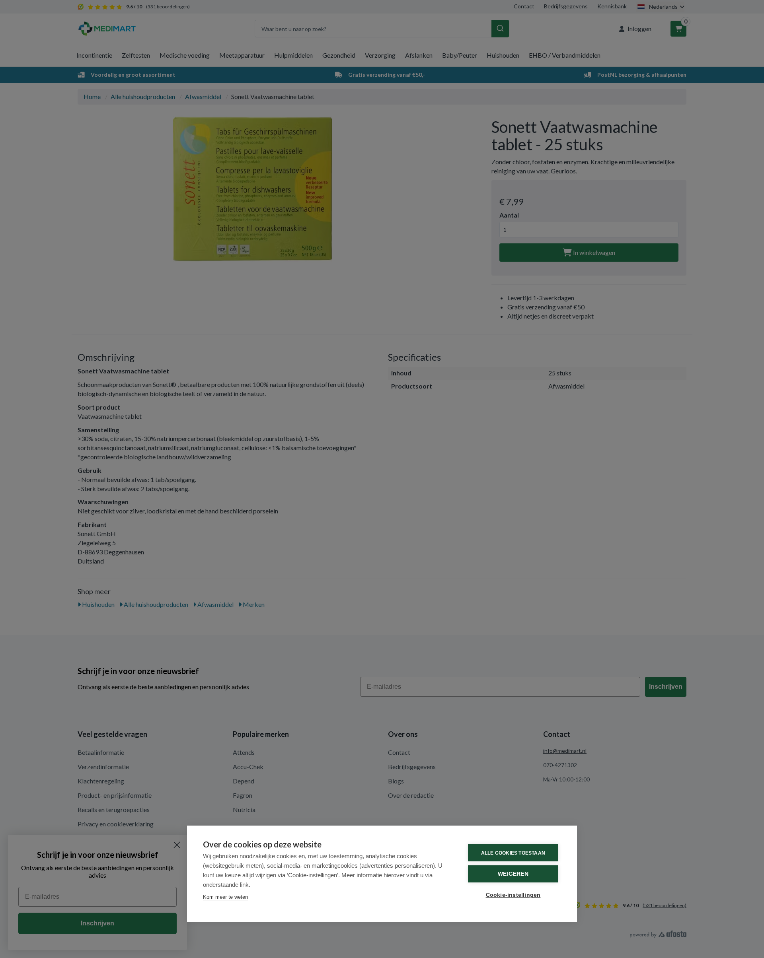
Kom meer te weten (225, 897)
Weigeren (513, 874)
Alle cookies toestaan (513, 853)
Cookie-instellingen (513, 895)
